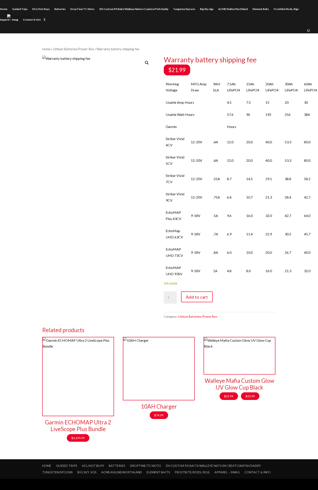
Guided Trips (19, 9)
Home (3, 9)
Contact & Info (32, 19)
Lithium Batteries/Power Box (73, 49)
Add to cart (197, 296)
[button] (147, 63)
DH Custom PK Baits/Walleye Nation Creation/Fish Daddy (133, 9)
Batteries (60, 9)
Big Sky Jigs (207, 9)
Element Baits (260, 9)
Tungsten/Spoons (184, 9)
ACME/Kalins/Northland (233, 9)
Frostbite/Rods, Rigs (286, 9)
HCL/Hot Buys (41, 9)
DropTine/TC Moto (82, 9)
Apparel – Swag (9, 19)
